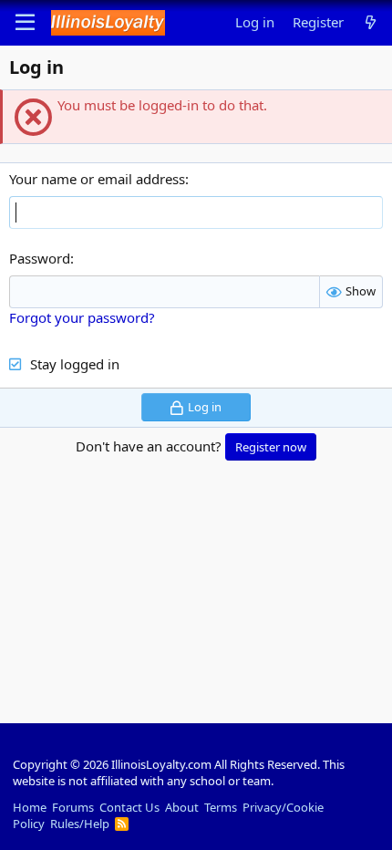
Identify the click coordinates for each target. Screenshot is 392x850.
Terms (220, 807)
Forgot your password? (82, 317)
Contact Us (129, 807)
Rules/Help (79, 823)
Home (29, 807)
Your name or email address (97, 179)
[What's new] (370, 22)
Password (39, 258)
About (182, 807)
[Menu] (25, 23)
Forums (73, 807)
